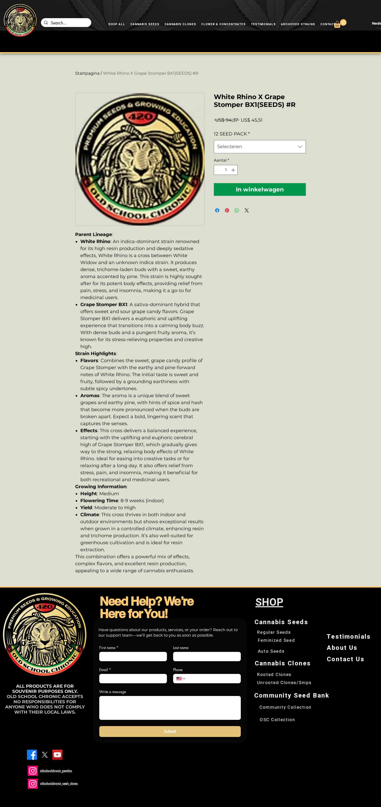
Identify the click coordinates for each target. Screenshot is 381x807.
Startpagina (87, 73)
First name (108, 647)
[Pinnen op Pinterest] (227, 210)
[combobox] (260, 146)
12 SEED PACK (232, 134)
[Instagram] (33, 771)
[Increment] (233, 170)
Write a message (112, 691)
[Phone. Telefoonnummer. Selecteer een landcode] (181, 679)
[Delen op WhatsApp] (237, 210)
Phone (177, 669)
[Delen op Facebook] (217, 210)
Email (105, 669)
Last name (180, 647)
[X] (45, 755)
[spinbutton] (226, 170)
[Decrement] (218, 170)
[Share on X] (247, 210)
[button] (340, 23)
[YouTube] (57, 755)
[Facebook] (32, 755)
